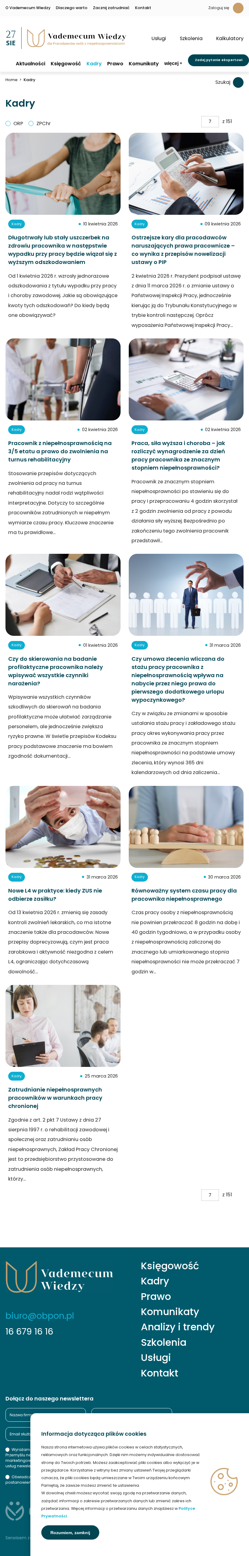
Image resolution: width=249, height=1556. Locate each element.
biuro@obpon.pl (39, 1316)
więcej (171, 63)
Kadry (94, 63)
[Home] (7, 63)
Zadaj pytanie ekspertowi (218, 60)
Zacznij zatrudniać (111, 8)
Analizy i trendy (178, 1327)
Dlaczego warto (71, 8)
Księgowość (66, 63)
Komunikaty (144, 63)
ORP (18, 123)
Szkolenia (163, 1342)
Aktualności (30, 63)
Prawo (115, 63)
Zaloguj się (218, 7)
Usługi (156, 1357)
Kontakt (143, 8)
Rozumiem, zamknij (70, 1532)
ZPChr (43, 123)
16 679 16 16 (29, 1331)
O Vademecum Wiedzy (27, 8)
